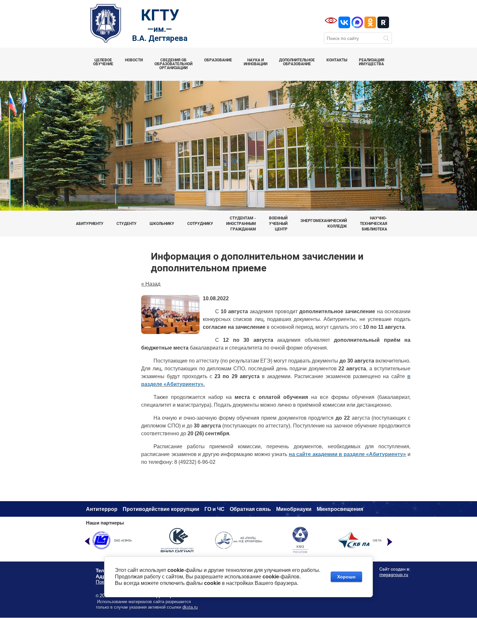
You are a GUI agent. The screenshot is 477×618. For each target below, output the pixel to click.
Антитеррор (101, 509)
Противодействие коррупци (159, 509)
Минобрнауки (294, 509)
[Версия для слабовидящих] (331, 20)
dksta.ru (190, 607)
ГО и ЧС (214, 509)
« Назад (150, 284)
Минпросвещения (340, 509)
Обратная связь (250, 509)
